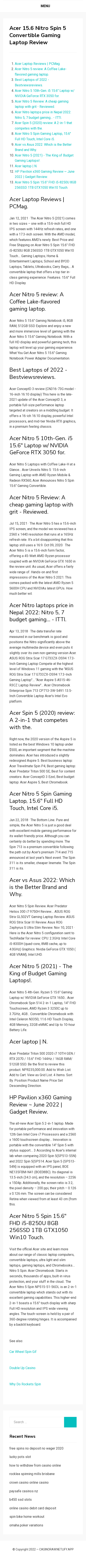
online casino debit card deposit (32, 1508)
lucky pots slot (20, 1457)
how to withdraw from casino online (35, 1465)
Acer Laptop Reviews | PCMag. (37, 64)
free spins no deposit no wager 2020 (36, 1448)
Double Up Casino (22, 1368)
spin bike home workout (26, 1517)
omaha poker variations (26, 1525)
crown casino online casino (29, 1483)
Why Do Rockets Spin (25, 1384)
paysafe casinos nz (23, 1491)
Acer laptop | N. (26, 166)
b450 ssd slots (20, 1500)
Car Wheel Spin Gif (23, 1352)
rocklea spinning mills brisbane (32, 1474)
